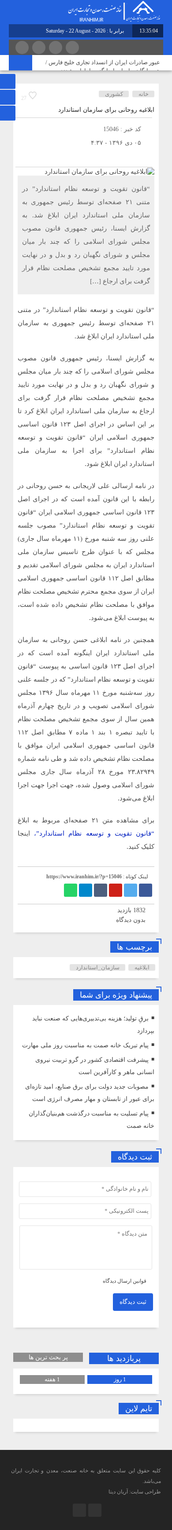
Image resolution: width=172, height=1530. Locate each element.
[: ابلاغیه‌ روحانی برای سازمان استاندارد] (24, 155)
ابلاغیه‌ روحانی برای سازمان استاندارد (106, 109)
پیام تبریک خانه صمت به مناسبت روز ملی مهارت (85, 1045)
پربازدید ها (124, 1358)
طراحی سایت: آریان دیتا (134, 1492)
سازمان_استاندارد (98, 967)
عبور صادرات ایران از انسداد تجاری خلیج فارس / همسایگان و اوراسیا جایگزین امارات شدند (102, 66)
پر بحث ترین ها (48, 1357)
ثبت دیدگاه (133, 1302)
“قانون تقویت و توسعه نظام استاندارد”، (94, 833)
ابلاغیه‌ (142, 967)
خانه (143, 94)
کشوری (114, 94)
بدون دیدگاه (131, 920)
